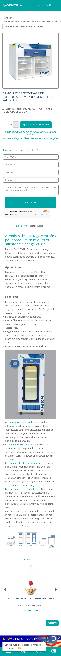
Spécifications (37, 226)
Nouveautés (30, 559)
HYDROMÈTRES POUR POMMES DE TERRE (30, 598)
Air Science (9, 17)
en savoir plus (51, 138)
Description (22, 226)
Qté (10, 124)
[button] (53, 639)
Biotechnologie (45, 5)
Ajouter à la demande (36, 124)
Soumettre (30, 202)
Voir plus (52, 623)
